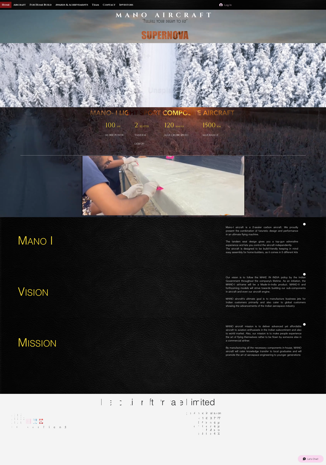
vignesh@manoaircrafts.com (203, 413)
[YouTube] (41, 421)
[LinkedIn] (34, 421)
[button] (241, 212)
